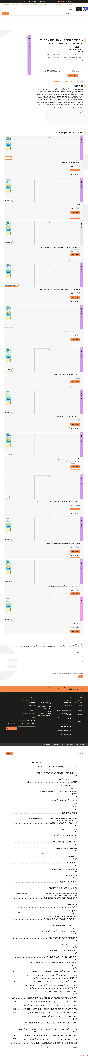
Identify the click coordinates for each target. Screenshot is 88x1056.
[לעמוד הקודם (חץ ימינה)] (2, 528)
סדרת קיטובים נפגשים (66, 734)
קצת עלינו (6, 5)
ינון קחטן (43, 744)
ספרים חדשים (58, 5)
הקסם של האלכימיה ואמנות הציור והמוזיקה (68, 416)
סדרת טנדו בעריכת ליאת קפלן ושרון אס (65, 718)
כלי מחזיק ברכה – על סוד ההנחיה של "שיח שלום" (66, 374)
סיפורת (80, 708)
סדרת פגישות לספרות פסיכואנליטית (66, 727)
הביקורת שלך (79, 652)
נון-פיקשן (80, 705)
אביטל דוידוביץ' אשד (75, 504)
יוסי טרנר (78, 588)
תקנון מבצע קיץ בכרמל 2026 (28, 713)
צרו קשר (69, 7)
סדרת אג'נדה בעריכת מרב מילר (64, 710)
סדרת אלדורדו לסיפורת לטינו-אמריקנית (65, 714)
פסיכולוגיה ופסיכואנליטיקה (78, 720)
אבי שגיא (79, 52)
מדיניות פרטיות (32, 702)
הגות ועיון (29, 43)
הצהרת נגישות (32, 710)
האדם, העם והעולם (75, 623)
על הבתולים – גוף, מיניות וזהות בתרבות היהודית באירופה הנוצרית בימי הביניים (58, 501)
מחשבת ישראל (29, 51)
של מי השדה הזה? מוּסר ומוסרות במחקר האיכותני (66, 459)
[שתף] (4, 1)
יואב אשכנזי (77, 546)
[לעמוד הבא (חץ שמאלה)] (85, 528)
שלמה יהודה (77, 419)
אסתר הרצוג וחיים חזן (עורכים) (73, 461)
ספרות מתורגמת (80, 714)
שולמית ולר (77, 334)
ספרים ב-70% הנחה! (45, 5)
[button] (86, 8)
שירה (81, 603)
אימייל (81, 667)
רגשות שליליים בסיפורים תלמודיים (70, 332)
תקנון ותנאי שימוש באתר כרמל (28, 700)
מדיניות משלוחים (31, 705)
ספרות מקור (79, 710)
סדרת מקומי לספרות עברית (65, 724)
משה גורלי (77, 165)
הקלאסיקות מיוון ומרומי (66, 700)
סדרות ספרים (25, 5)
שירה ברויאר (77, 207)
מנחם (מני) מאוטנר (75, 249)
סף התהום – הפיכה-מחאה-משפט (71, 162)
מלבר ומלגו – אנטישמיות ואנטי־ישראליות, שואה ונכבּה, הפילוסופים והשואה (59, 289)
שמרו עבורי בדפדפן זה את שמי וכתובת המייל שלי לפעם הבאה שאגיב (67, 673)
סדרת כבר (69, 721)
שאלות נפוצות (32, 708)
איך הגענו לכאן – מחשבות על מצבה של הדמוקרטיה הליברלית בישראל (60, 247)
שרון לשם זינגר (76, 377)
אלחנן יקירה (77, 292)
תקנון (20, 723)
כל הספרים (69, 5)
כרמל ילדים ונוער (68, 702)
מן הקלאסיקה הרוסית (67, 708)
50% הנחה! (34, 5)
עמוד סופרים (15, 5)
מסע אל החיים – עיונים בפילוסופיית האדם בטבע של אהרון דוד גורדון (61, 586)
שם (82, 661)
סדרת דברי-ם (68, 737)
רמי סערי (78, 626)
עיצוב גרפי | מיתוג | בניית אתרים (64, 744)
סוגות (81, 227)
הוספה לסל (73, 75)
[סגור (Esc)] (1, 1)
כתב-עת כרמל (68, 705)
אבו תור (78, 204)
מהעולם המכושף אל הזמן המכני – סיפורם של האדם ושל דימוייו (62, 543)
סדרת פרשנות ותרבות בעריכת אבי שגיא (64, 731)
